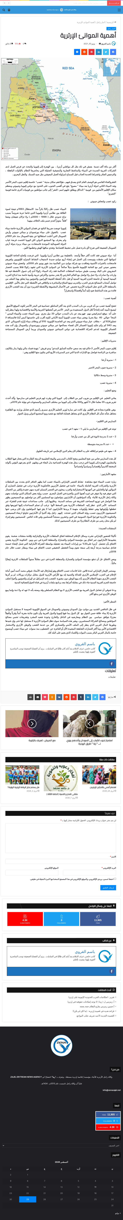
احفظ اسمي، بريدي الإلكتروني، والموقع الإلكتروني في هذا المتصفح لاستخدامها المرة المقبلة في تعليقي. (72, 879)
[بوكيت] (45, 697)
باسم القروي (106, 44)
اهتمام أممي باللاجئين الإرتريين (103, 787)
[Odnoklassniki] (52, 697)
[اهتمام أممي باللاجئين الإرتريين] (99, 774)
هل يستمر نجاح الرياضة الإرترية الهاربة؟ (23, 787)
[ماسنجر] (77, 52)
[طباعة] (30, 697)
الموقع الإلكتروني (51, 868)
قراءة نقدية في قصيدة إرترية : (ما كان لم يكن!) (86, 3)
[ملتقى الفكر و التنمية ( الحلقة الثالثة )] (61, 778)
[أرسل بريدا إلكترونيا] (100, 44)
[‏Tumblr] (81, 697)
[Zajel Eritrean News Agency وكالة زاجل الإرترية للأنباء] (61, 10)
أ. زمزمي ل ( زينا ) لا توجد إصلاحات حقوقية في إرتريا (91, 1002)
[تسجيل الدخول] (9, 11)
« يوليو (118, 1213)
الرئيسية (110, 22)
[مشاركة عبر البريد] (38, 697)
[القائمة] (119, 11)
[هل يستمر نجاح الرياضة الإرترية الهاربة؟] (22, 774)
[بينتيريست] (91, 52)
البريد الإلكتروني (109, 868)
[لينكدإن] (99, 52)
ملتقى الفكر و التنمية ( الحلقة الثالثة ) (62, 794)
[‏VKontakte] (59, 697)
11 (95, 1187)
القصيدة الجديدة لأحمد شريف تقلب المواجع (95, 1016)
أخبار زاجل (100, 22)
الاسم (113, 856)
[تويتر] (106, 52)
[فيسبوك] (113, 52)
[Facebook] (111, 663)
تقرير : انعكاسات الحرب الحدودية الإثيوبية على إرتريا (91, 997)
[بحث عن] (3, 11)
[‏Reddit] (84, 52)
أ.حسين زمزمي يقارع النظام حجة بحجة (97, 1006)
